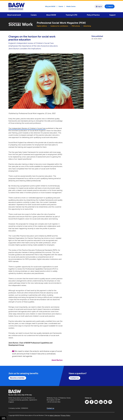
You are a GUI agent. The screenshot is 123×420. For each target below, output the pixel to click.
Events (61, 6)
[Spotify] (110, 402)
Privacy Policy (65, 415)
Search (110, 6)
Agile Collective (55, 415)
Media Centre (70, 6)
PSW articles (76, 26)
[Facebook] (92, 402)
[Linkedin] (101, 402)
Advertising (87, 26)
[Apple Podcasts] (105, 402)
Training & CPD (71, 15)
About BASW (51, 15)
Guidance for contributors (59, 26)
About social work (14, 15)
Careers (34, 15)
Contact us (74, 378)
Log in (100, 6)
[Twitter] (87, 402)
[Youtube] (96, 402)
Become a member (17, 378)
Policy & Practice (93, 15)
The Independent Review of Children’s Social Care (27, 128)
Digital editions (42, 26)
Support (112, 15)
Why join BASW (50, 6)
